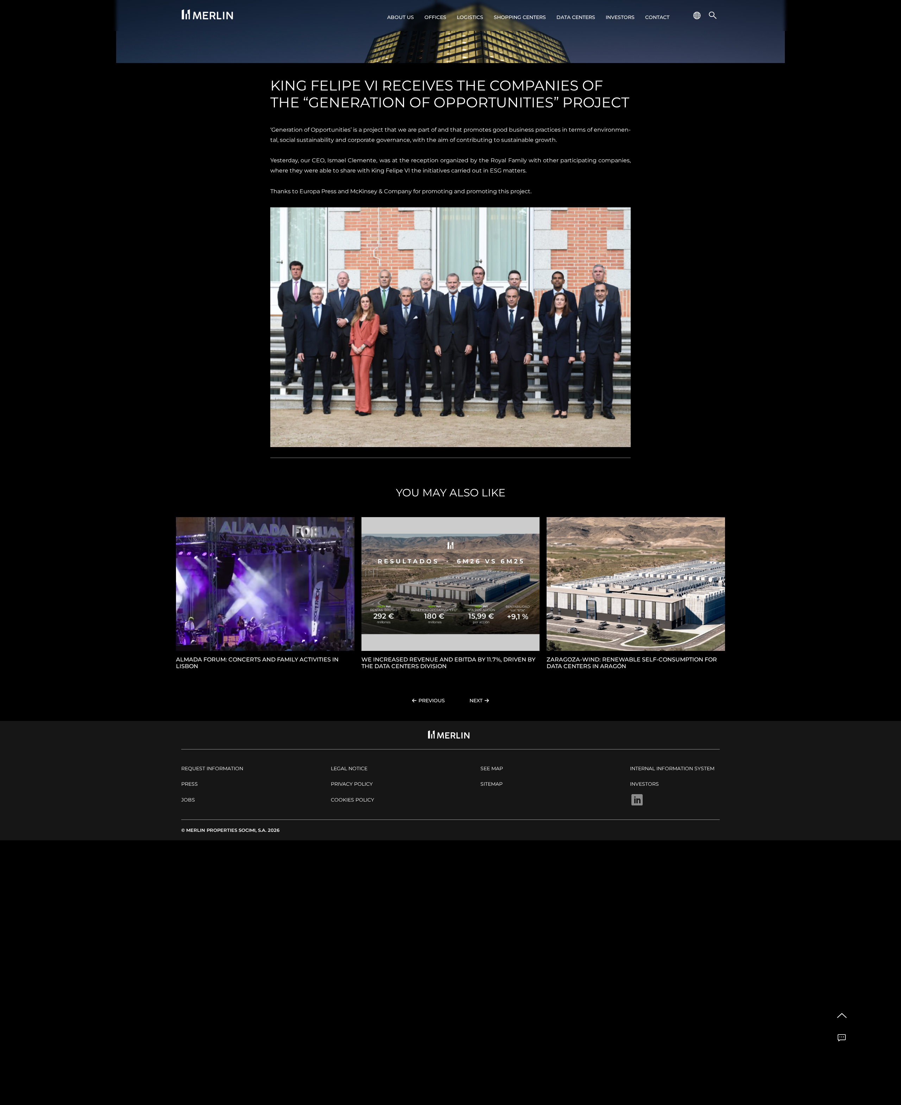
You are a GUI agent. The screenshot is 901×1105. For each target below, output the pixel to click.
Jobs (188, 800)
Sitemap (491, 784)
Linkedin (637, 800)
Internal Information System (672, 768)
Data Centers (575, 17)
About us (400, 17)
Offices (435, 17)
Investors (620, 17)
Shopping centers (520, 17)
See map (491, 768)
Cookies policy (352, 800)
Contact (657, 17)
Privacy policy (352, 784)
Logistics (470, 17)
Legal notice (349, 768)
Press (189, 784)
